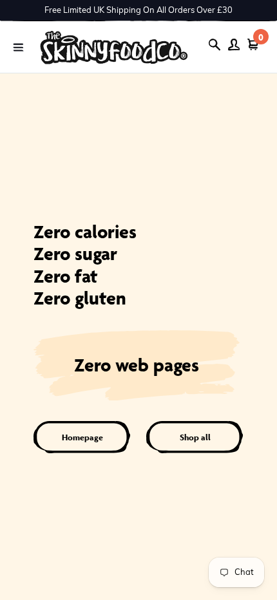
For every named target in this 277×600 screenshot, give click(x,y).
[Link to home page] (114, 47)
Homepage (82, 437)
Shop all (195, 437)
